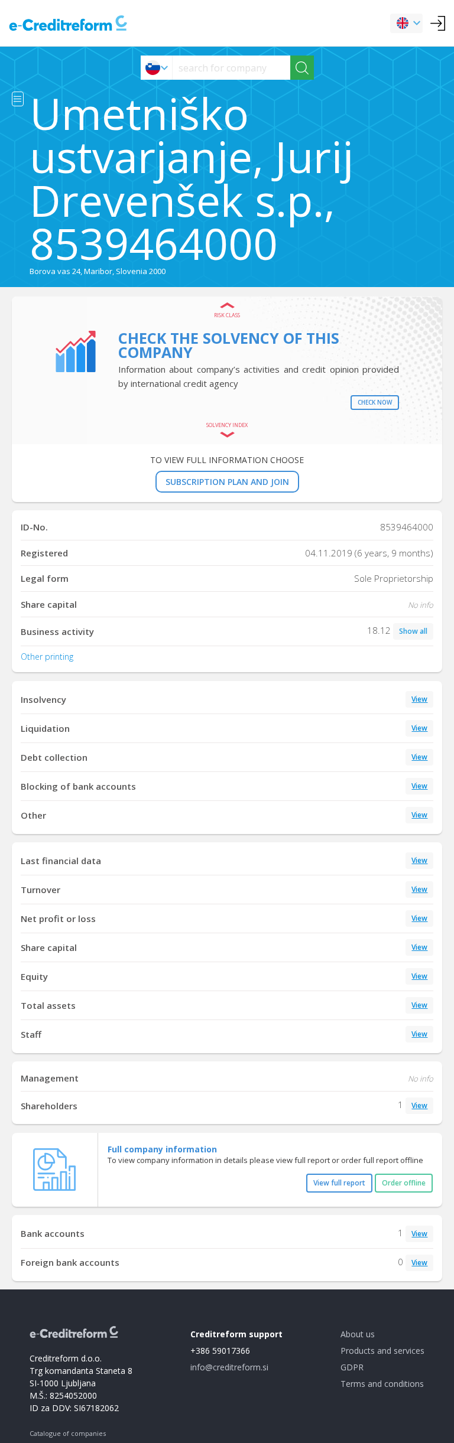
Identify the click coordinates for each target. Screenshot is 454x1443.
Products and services (382, 1350)
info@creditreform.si (229, 1367)
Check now (375, 402)
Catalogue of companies (68, 1433)
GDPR (352, 1367)
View (419, 699)
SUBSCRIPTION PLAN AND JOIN (227, 481)
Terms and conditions (382, 1383)
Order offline (404, 1183)
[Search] (302, 68)
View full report (339, 1183)
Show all (413, 631)
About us (357, 1334)
